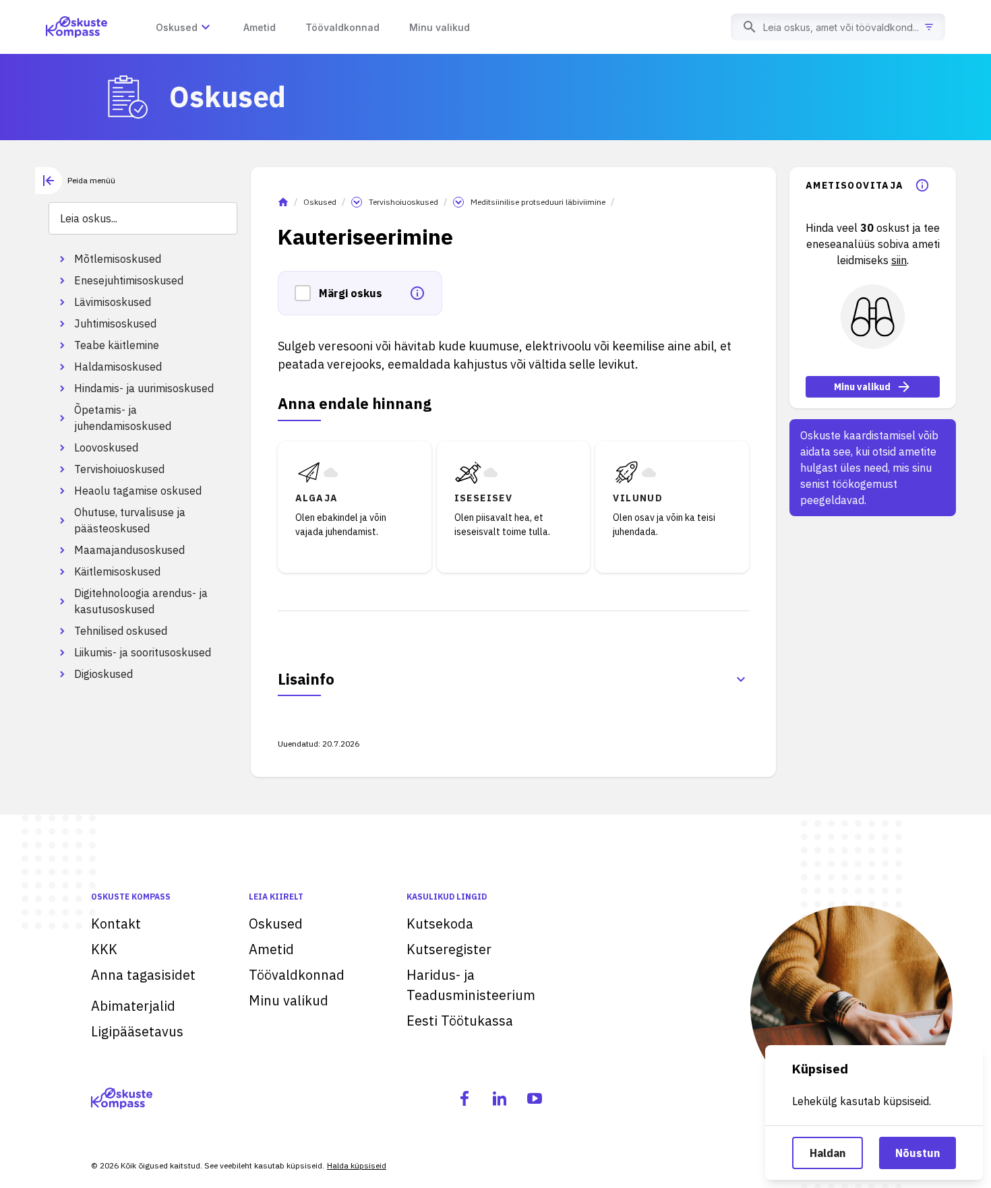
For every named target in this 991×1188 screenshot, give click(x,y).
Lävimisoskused (112, 302)
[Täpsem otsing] (929, 27)
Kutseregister (449, 949)
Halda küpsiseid (356, 1165)
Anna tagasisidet (143, 975)
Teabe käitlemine (116, 345)
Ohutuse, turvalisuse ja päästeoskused (129, 520)
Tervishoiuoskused (119, 469)
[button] (307, 293)
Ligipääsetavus (137, 1031)
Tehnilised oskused (120, 630)
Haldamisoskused (118, 366)
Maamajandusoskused (129, 550)
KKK (104, 949)
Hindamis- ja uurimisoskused (144, 388)
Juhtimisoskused (115, 323)
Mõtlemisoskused (117, 258)
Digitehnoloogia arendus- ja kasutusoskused (141, 601)
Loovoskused (106, 447)
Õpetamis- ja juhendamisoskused (122, 418)
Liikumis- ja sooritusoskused (142, 652)
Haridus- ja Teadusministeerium (471, 985)
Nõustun (917, 1153)
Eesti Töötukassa (460, 1020)
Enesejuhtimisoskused (128, 280)
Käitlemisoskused (117, 571)
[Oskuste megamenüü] (206, 27)
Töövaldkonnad (296, 975)
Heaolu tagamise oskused (138, 490)
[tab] (75, 180)
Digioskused (103, 674)
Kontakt (116, 923)
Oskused (319, 202)
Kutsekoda (440, 923)
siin (899, 260)
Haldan (827, 1153)
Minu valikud (862, 387)
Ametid (271, 949)
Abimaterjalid (133, 1006)
